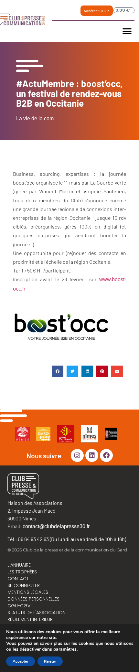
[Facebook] (106, 455)
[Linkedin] (91, 455)
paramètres (65, 649)
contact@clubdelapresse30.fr (56, 526)
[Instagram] (77, 455)
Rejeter (50, 661)
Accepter (20, 661)
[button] (127, 31)
